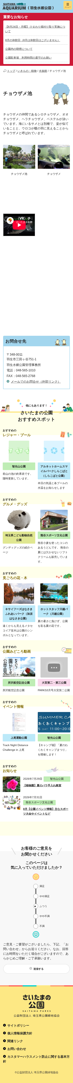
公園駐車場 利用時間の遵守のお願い (28, 57)
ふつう (43, 906)
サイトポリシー (18, 1025)
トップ (11, 70)
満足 (42, 886)
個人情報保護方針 (19, 1033)
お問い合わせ (16, 1048)
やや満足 (45, 896)
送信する (38, 968)
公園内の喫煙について (19, 48)
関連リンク (15, 1041)
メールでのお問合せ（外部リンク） (36, 381)
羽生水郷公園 (30, 6)
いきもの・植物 (27, 70)
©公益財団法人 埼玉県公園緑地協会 (36, 1072)
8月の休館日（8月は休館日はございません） (32, 40)
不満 (42, 926)
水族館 (43, 70)
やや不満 (45, 916)
